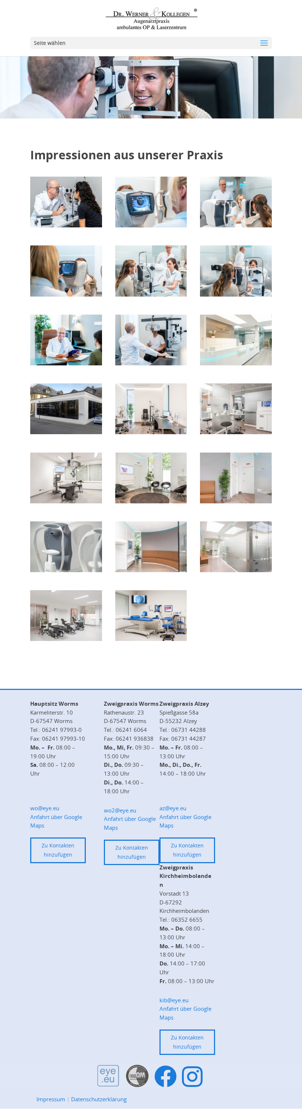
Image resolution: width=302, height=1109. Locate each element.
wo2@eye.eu (120, 810)
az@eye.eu (172, 808)
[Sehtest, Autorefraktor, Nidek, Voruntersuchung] (151, 225)
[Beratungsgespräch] (66, 363)
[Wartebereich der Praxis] (151, 501)
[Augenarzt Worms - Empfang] (236, 363)
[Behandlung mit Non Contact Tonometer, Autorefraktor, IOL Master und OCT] (236, 432)
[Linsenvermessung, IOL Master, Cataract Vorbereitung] (236, 294)
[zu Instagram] (192, 1076)
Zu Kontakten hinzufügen (58, 850)
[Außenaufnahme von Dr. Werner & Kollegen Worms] (66, 432)
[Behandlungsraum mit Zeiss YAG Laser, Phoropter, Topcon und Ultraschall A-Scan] (151, 432)
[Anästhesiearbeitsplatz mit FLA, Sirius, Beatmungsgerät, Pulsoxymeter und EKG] (66, 638)
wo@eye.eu (44, 808)
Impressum (50, 1099)
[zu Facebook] (165, 1077)
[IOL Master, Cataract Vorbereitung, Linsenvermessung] (151, 294)
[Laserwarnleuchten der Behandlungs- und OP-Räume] (236, 501)
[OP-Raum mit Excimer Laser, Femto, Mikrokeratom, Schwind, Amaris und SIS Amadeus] (151, 638)
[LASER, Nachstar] (66, 225)
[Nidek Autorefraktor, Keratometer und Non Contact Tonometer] (66, 570)
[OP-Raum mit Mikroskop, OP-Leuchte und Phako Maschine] (66, 501)
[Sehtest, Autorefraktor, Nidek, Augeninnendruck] (66, 294)
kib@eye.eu (174, 1000)
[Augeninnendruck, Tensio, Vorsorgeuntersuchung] (236, 225)
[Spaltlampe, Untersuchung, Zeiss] (151, 363)
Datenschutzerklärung (99, 1099)
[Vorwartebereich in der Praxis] (151, 570)
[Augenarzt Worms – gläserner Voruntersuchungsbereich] (236, 570)
